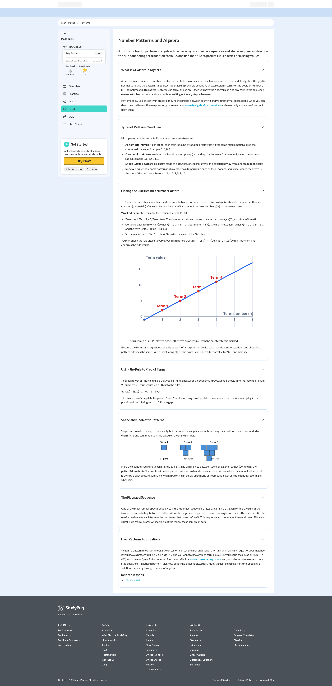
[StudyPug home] (71, 608)
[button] (84, 60)
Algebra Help (133, 580)
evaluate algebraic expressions (203, 105)
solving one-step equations (206, 559)
